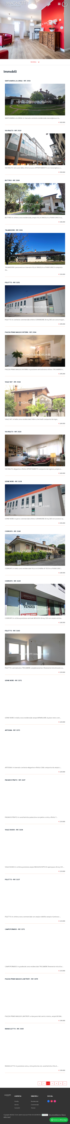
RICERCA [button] (34, 62)
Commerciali (35, 1105)
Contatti (17, 1108)
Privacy (45, 1114)
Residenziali (34, 1101)
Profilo (16, 1101)
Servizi (16, 1105)
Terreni (33, 1108)
